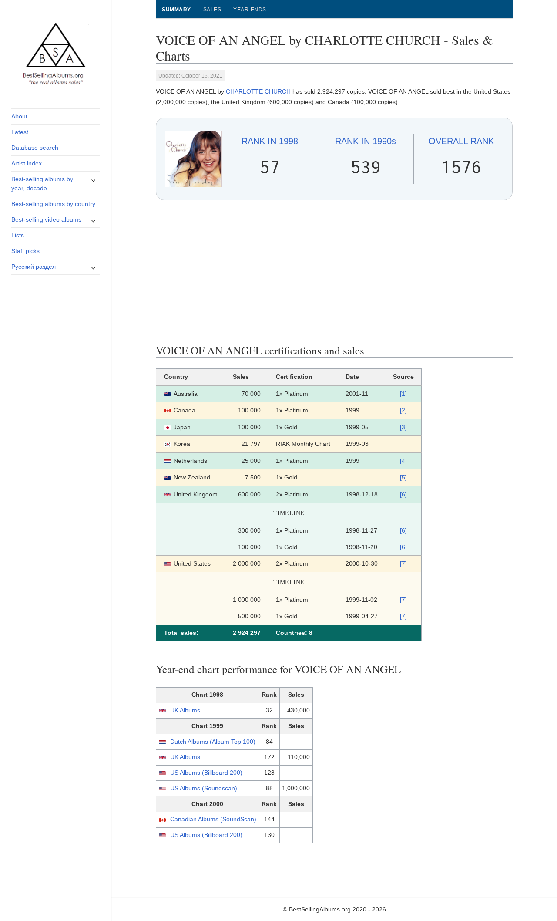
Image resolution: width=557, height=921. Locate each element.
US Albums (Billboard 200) (206, 772)
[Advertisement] (334, 272)
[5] (403, 477)
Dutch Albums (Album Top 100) (212, 741)
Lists (17, 235)
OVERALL (461, 141)
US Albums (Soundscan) (203, 788)
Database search (34, 147)
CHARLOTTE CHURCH (258, 91)
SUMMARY (176, 10)
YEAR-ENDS (249, 10)
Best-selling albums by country (53, 203)
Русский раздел (33, 266)
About (19, 116)
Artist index (26, 163)
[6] (403, 494)
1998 (270, 141)
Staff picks (25, 250)
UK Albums (185, 710)
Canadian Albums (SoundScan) (213, 819)
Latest (19, 131)
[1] (403, 393)
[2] (403, 410)
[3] (403, 427)
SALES (212, 10)
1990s (365, 141)
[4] (403, 460)
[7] (403, 563)
